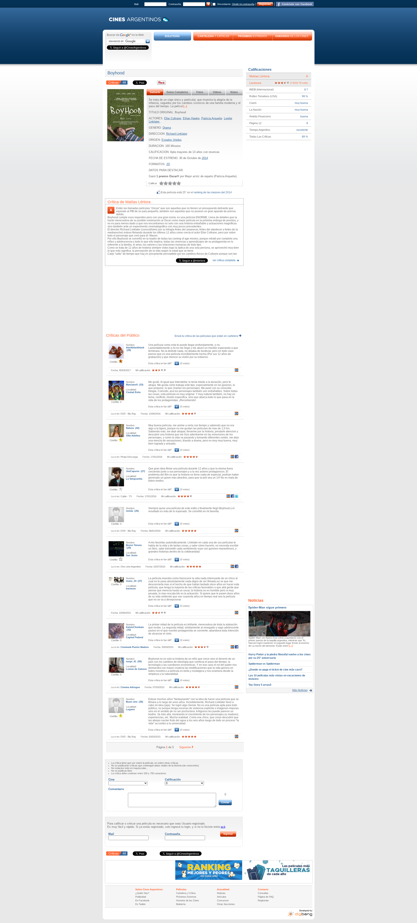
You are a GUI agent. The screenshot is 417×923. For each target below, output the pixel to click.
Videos (217, 92)
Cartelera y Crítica (185, 893)
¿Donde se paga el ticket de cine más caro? (275, 669)
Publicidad (140, 896)
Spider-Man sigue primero (267, 607)
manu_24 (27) (134, 581)
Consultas (263, 893)
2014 (205, 158)
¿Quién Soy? (142, 893)
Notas (234, 92)
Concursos (223, 900)
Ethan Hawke (191, 118)
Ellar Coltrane (172, 118)
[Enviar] (225, 802)
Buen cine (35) (134, 701)
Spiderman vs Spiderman (264, 663)
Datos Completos (177, 92)
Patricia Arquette (211, 118)
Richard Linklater (176, 133)
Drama (167, 127)
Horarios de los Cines (187, 900)
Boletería (180, 904)
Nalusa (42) (132, 428)
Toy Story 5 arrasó (259, 684)
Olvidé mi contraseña (243, 4)
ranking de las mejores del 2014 (213, 192)
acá (223, 826)
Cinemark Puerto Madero (135, 647)
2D (168, 164)
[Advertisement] (233, 52)
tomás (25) (132, 511)
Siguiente (185, 747)
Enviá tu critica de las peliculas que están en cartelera (207, 336)
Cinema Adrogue (130, 687)
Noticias (221, 893)
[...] (185, 106)
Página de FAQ (266, 896)
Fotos (199, 92)
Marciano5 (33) (134, 384)
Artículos (221, 896)
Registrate (265, 4)
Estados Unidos (172, 139)
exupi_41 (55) (134, 661)
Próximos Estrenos (186, 896)
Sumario (155, 92)
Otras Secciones (226, 904)
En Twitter (140, 904)
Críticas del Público (122, 335)
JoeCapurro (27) (135, 471)
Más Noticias (300, 690)
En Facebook (142, 900)
